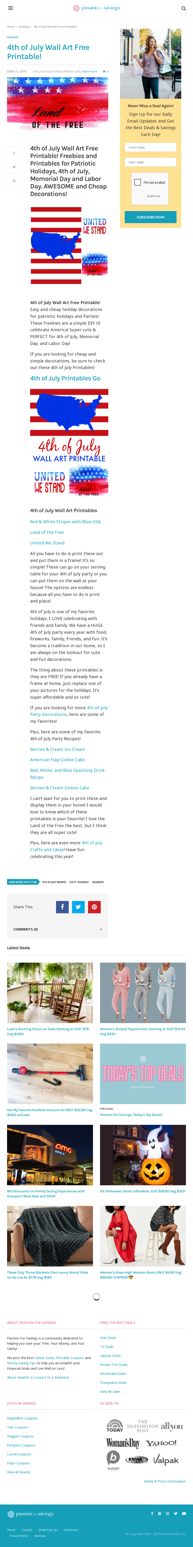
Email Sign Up (48, 1530)
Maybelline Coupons (22, 1418)
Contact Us (42, 1377)
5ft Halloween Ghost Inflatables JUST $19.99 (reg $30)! (142, 1191)
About (11, 1530)
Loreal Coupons (19, 1454)
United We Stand (47, 543)
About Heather (18, 1377)
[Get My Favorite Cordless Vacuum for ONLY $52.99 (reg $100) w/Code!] (50, 1074)
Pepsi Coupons (18, 1463)
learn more (89, 71)
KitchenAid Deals (113, 1373)
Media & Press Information (165, 1481)
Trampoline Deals (113, 1382)
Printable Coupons (70, 1358)
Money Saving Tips (21, 1363)
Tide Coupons (17, 1427)
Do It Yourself (79, 882)
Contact (27, 1530)
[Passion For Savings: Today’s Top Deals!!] (143, 1074)
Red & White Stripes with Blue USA (65, 521)
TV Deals (107, 1346)
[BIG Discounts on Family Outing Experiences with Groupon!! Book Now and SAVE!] (50, 1155)
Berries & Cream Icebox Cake (59, 787)
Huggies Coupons (20, 1436)
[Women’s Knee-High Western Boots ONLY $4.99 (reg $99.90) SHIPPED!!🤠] (143, 1236)
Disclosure (71, 1530)
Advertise (62, 1377)
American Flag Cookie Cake (57, 759)
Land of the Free (47, 532)
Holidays (24, 26)
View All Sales (110, 1391)
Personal (106, 1109)
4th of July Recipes (54, 882)
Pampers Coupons (21, 1445)
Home (11, 26)
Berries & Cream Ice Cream (57, 749)
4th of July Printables (65, 378)
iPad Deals (108, 1337)
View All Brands (18, 1472)
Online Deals (44, 1358)
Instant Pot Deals (114, 1364)
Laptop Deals (110, 1355)
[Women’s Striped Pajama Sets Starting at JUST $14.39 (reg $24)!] (143, 993)
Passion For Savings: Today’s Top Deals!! (131, 1115)
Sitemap (39, 1536)
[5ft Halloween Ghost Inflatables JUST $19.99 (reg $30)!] (143, 1155)
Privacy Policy (19, 1536)
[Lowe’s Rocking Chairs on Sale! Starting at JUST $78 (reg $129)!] (50, 993)
